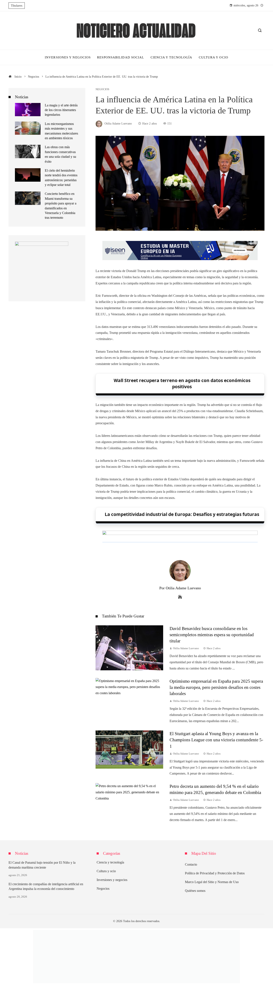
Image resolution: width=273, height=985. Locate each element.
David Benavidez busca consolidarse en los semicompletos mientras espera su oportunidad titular (212, 634)
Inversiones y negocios (112, 880)
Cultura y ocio (106, 871)
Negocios (102, 89)
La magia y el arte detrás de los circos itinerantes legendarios (61, 110)
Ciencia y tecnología (110, 862)
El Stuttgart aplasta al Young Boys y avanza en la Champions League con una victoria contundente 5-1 (216, 739)
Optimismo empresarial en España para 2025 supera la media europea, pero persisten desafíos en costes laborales (216, 687)
